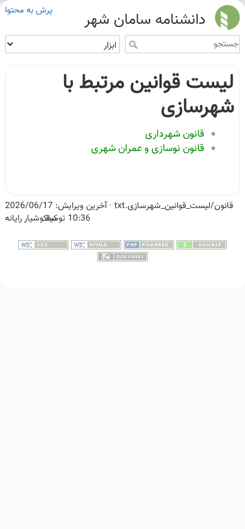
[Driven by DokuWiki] (122, 257)
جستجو (132, 44)
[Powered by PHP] (149, 245)
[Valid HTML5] (96, 245)
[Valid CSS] (43, 245)
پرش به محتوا (29, 11)
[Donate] (202, 245)
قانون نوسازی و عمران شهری (147, 149)
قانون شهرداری (174, 134)
